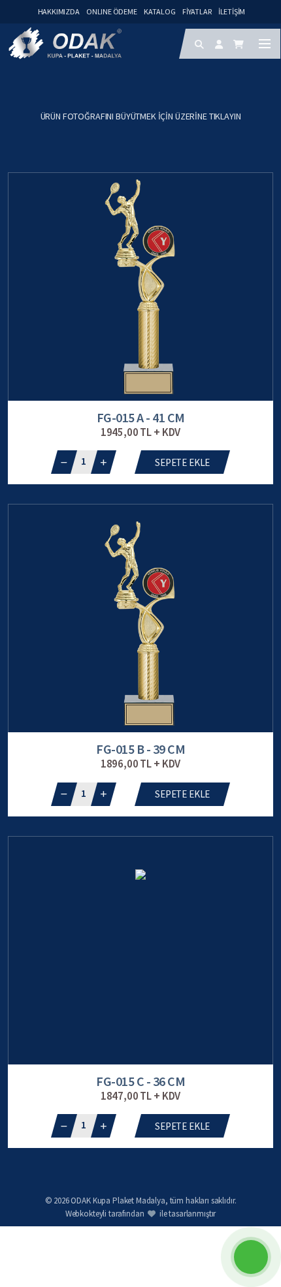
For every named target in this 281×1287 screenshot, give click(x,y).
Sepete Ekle (182, 462)
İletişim (231, 12)
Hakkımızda (59, 12)
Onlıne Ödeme (111, 12)
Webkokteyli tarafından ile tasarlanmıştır (140, 1213)
